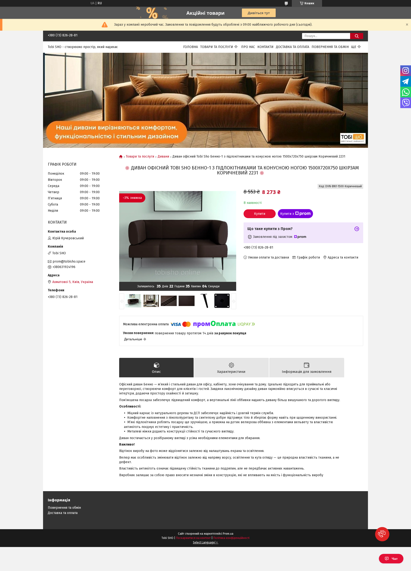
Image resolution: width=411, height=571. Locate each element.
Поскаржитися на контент (193, 538)
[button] (382, 534)
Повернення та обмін (330, 47)
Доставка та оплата (292, 47)
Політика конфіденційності (231, 538)
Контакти (265, 47)
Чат (395, 559)
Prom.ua (228, 533)
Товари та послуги (216, 47)
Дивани (163, 156)
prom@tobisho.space (69, 261)
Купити (259, 214)
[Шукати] (356, 36)
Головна (190, 47)
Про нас (248, 47)
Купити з (287, 214)
